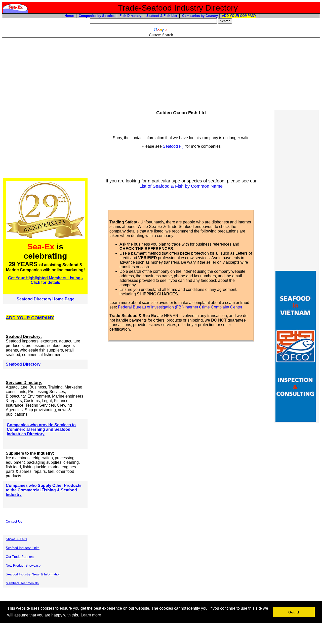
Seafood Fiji (173, 146)
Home (69, 16)
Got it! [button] (293, 612)
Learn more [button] (91, 615)
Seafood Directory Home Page (45, 299)
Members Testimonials (22, 583)
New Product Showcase (23, 565)
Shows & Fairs (16, 539)
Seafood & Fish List (161, 16)
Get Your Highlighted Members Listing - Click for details (45, 280)
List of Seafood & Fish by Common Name (181, 186)
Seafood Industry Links (22, 548)
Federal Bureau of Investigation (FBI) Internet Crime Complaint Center (180, 307)
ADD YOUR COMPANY (239, 16)
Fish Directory (130, 16)
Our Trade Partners (20, 557)
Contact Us (14, 521)
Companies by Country (200, 16)
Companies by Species (96, 16)
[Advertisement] (161, 73)
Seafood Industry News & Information (33, 574)
